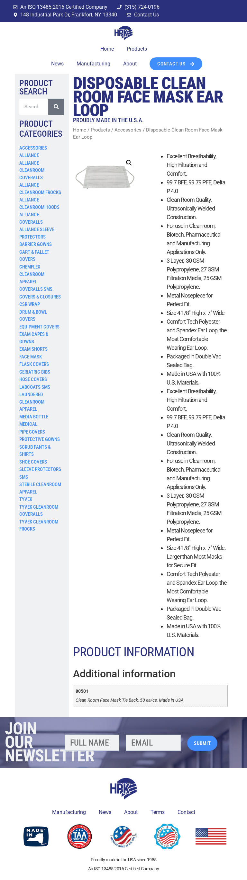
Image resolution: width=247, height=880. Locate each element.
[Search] (56, 107)
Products (137, 49)
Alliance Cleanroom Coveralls (31, 170)
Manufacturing (93, 64)
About (130, 64)
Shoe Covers (33, 462)
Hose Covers (33, 379)
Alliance (29, 155)
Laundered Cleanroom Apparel (31, 402)
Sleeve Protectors (40, 469)
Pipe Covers (32, 432)
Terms (158, 812)
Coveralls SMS (35, 289)
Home (107, 49)
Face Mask (30, 357)
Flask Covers (34, 364)
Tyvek (25, 499)
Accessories (33, 148)
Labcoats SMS (34, 387)
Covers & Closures (40, 297)
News (57, 64)
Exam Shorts (33, 349)
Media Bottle (33, 417)
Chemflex (29, 267)
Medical (28, 424)
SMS (23, 477)
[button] (129, 163)
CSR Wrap (29, 304)
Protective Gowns (39, 439)
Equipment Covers (39, 327)
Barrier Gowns (35, 244)
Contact (186, 812)
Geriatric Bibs (34, 372)
